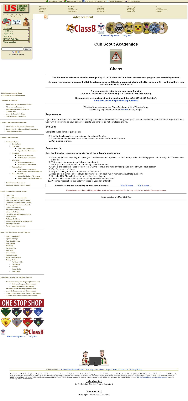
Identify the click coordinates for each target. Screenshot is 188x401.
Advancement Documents (15, 107)
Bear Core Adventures (25, 162)
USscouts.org (101, 11)
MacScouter (101, 10)
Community (16, 264)
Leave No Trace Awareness (21, 291)
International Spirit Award (15, 209)
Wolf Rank (15, 153)
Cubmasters (101, 8)
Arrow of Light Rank (19, 174)
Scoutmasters (72, 11)
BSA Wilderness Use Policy (16, 116)
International (72, 10)
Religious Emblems (13, 219)
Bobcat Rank (16, 144)
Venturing (159, 11)
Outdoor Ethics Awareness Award (23, 293)
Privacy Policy (136, 369)
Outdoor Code (11, 111)
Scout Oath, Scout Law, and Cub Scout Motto (22, 129)
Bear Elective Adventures (27, 164)
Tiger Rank (16, 146)
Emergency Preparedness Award (18, 205)
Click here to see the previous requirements (116, 100)
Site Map (89, 369)
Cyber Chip (10, 195)
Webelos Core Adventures (27, 169)
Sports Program (23, 286)
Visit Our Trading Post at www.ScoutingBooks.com (151, 377)
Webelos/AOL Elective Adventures (30, 171)
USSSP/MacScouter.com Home (13, 95)
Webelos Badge (11, 255)
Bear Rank (15, 160)
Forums (158, 8)
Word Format (127, 185)
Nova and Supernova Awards (16, 198)
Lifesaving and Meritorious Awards (18, 214)
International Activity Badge (21, 288)
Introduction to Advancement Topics (19, 104)
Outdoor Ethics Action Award (21, 295)
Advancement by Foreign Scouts (17, 109)
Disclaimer (99, 369)
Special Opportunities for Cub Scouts (13, 191)
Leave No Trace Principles (15, 114)
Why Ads (33, 336)
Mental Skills (16, 269)
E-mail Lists (130, 8)
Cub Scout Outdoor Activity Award (18, 185)
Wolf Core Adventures (25, 155)
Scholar (124, 109)
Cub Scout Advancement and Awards (13, 122)
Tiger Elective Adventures (27, 151)
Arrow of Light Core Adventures (29, 176)
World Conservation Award (15, 183)
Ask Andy (71, 7)
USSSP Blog (131, 11)
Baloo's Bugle (131, 7)
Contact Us (123, 369)
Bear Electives (11, 253)
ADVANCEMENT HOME (10, 100)
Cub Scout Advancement (9, 137)
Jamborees (42, 10)
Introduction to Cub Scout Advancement (20, 127)
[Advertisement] (22, 74)
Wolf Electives (11, 248)
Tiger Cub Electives (13, 241)
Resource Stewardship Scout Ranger (19, 221)
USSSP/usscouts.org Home (11, 93)
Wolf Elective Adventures (27, 158)
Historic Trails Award (13, 207)
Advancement (43, 7)
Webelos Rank (17, 167)
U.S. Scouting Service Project (71, 369)
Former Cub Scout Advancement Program (15, 232)
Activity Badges (11, 260)
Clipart (70, 8)
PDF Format (143, 185)
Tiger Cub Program (12, 236)
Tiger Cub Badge (12, 239)
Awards (99, 7)
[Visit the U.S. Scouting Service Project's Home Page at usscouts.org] (16, 13)
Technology (16, 271)
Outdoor (14, 266)
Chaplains (42, 8)
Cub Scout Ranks (12, 142)
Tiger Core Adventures (26, 148)
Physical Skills (17, 262)
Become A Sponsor (16, 336)
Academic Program (24, 284)
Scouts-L (42, 11)
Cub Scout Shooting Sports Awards (18, 202)
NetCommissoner (161, 10)
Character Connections (14, 131)
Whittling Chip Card (13, 223)
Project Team (111, 369)
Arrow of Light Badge (13, 257)
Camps (158, 7)
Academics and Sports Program (23, 282)
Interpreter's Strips (12, 212)
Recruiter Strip (11, 216)
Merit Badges (131, 10)
